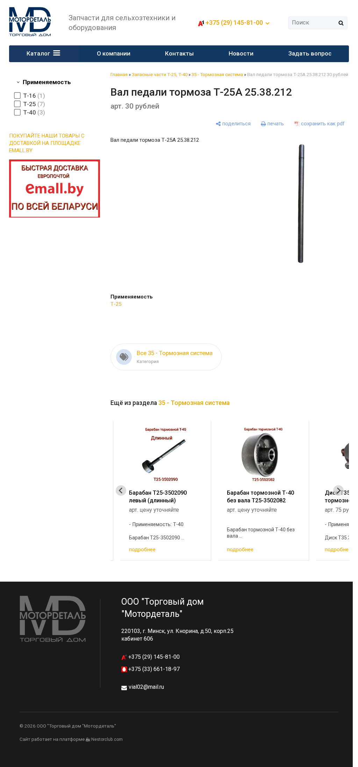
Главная (119, 74)
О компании (113, 53)
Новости (241, 53)
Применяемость (47, 82)
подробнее (142, 549)
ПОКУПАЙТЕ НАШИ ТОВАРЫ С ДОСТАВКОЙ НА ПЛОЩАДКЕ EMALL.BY (47, 143)
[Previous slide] (121, 490)
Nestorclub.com (107, 739)
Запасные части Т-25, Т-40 (159, 74)
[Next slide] (338, 490)
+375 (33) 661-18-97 (153, 669)
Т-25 (115, 304)
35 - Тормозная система (217, 74)
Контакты (179, 53)
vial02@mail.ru (146, 687)
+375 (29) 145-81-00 (153, 657)
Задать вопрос (309, 53)
